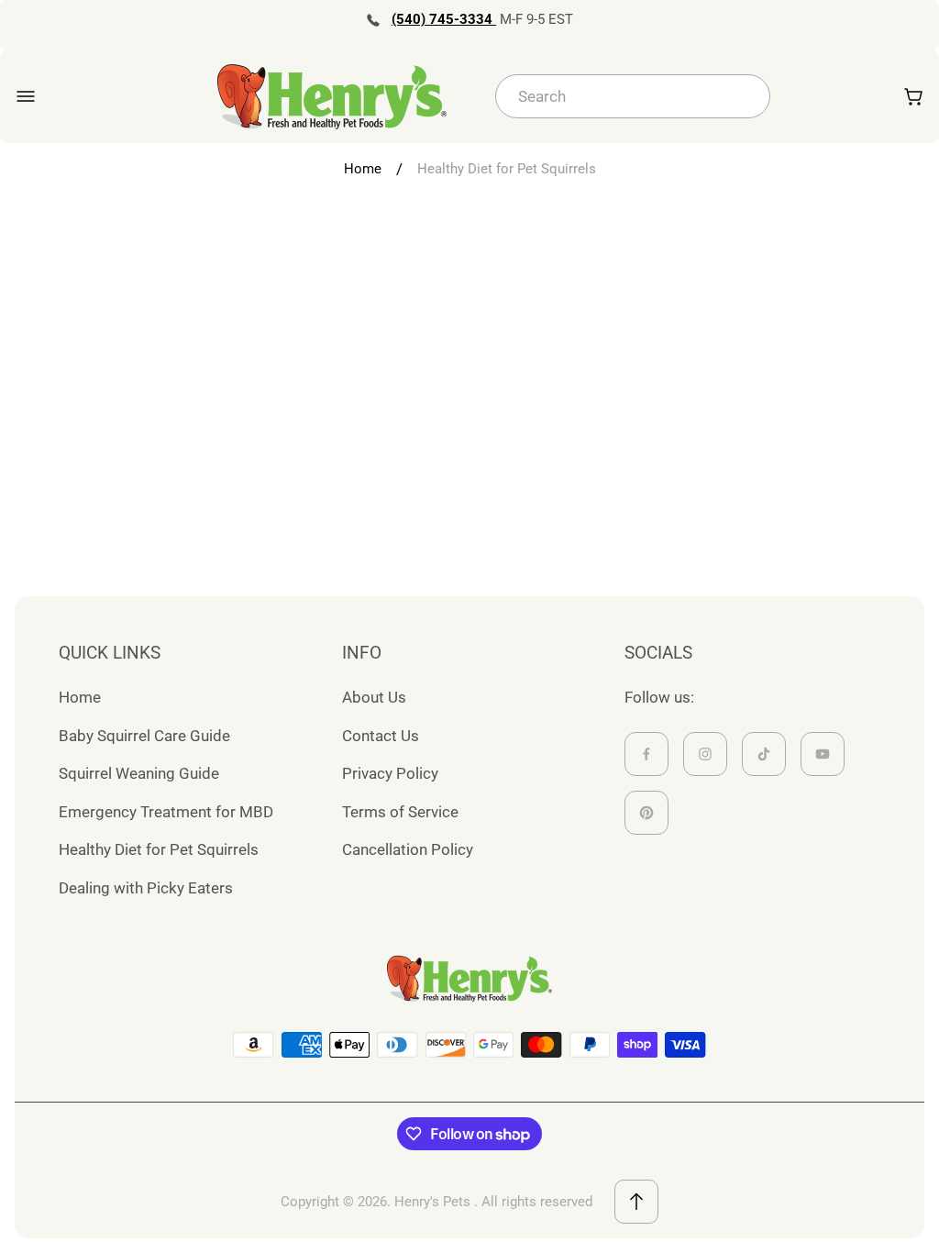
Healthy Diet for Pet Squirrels (159, 849)
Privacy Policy (390, 773)
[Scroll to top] (636, 1202)
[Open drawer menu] (26, 96)
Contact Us (380, 735)
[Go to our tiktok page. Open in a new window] (764, 754)
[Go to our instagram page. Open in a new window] (705, 754)
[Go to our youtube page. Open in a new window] (823, 754)
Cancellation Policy (407, 849)
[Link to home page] (469, 979)
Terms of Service (400, 812)
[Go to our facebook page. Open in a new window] (646, 754)
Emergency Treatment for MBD (166, 812)
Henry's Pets (432, 1201)
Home (362, 169)
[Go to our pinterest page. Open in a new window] (646, 813)
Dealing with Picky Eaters (146, 888)
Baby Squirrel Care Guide (144, 735)
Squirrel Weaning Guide (139, 773)
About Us (374, 697)
